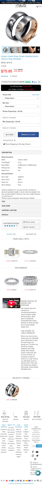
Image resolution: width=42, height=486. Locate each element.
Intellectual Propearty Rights (19, 454)
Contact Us (4, 429)
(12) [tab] (11, 234)
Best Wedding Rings (26, 436)
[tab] (21, 152)
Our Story (11, 427)
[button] (12, 49)
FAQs (3, 432)
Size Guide (4, 434)
